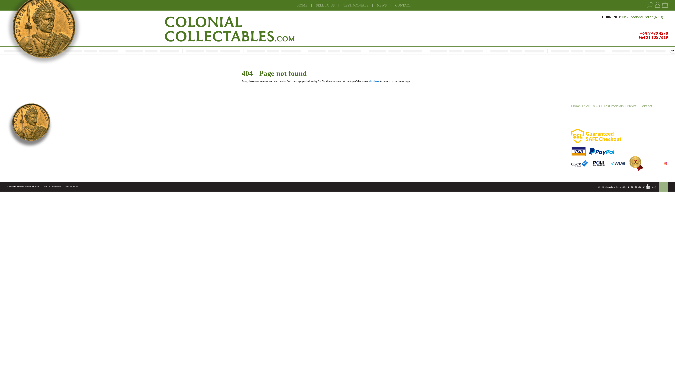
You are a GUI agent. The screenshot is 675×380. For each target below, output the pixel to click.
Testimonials (613, 106)
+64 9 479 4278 (129, 150)
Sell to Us (592, 106)
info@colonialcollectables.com (143, 162)
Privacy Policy (71, 186)
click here (374, 81)
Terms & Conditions (51, 186)
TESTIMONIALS (355, 5)
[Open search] (650, 5)
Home (302, 5)
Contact (403, 5)
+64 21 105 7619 (130, 154)
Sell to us (325, 5)
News (382, 5)
